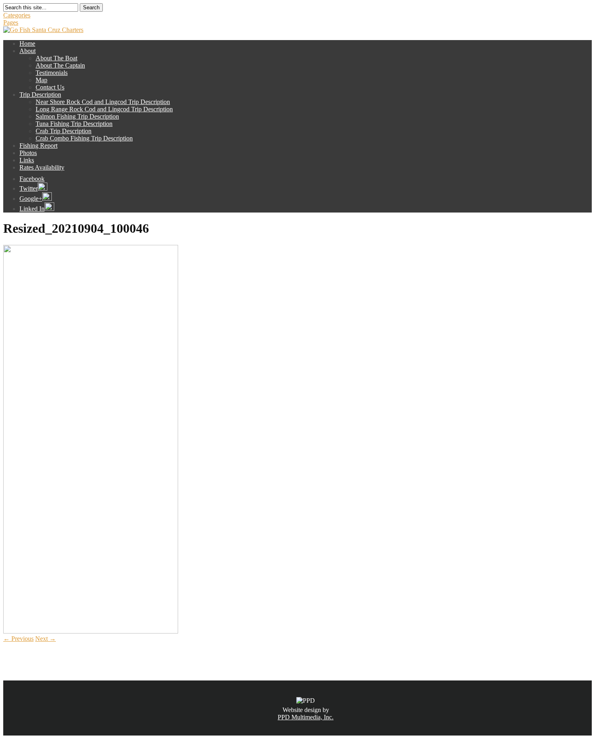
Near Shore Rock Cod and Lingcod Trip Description (103, 101)
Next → (45, 638)
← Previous (18, 638)
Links (26, 160)
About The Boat (56, 58)
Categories (16, 15)
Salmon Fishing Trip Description (77, 116)
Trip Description (40, 94)
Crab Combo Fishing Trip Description (84, 138)
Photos (28, 152)
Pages (10, 22)
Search (91, 7)
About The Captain (60, 65)
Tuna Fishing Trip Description (74, 123)
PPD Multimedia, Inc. (306, 717)
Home (27, 43)
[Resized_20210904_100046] (90, 631)
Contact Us (50, 87)
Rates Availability (41, 167)
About (27, 50)
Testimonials (52, 72)
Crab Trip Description (63, 131)
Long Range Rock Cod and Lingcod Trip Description (104, 109)
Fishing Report (38, 145)
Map (41, 80)
